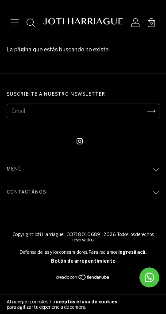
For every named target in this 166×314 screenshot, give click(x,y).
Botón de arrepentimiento (83, 261)
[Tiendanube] (83, 278)
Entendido (141, 304)
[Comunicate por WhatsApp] (149, 277)
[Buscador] (30, 23)
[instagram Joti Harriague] (80, 141)
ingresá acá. (132, 252)
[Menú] (14, 23)
